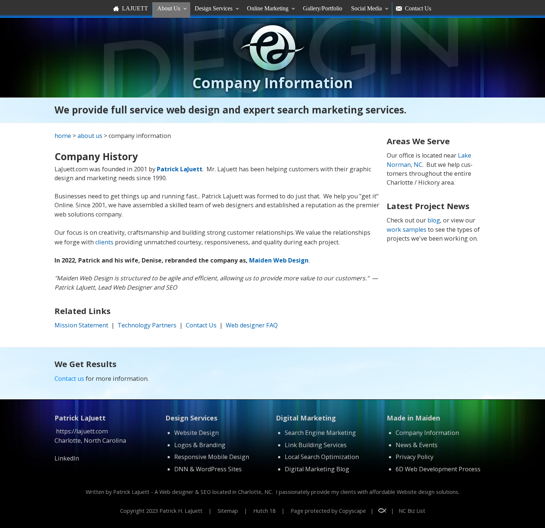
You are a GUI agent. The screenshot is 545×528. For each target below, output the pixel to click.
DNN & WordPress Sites (208, 469)
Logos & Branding (199, 445)
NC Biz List (412, 510)
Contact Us (201, 325)
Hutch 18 (264, 510)
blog (433, 220)
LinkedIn (66, 458)
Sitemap (228, 510)
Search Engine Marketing (320, 433)
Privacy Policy (414, 457)
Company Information (427, 433)
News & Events (416, 445)
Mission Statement (81, 325)
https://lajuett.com (82, 431)
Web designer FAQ (252, 325)
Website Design (196, 433)
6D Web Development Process (438, 469)
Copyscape (352, 510)
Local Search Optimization (322, 457)
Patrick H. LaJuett (180, 510)
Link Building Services (316, 445)
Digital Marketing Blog (317, 469)
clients (104, 242)
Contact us (69, 378)
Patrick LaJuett (179, 169)
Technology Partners (147, 325)
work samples (406, 229)
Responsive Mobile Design (211, 457)
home (62, 136)
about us (89, 136)
